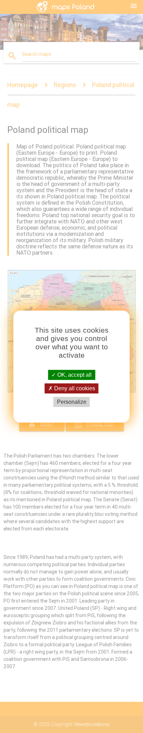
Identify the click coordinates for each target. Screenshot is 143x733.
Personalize (71, 402)
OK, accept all (74, 375)
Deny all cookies (74, 388)
